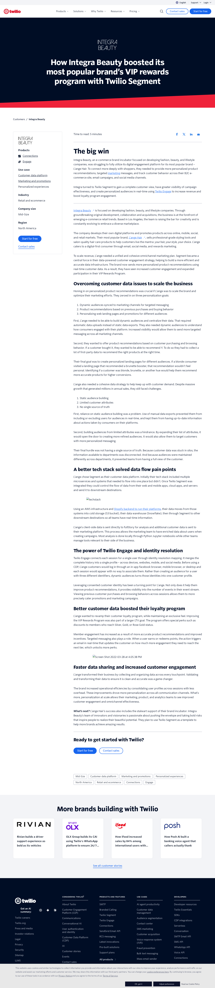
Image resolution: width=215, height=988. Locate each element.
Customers (19, 119)
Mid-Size (80, 776)
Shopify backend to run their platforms (137, 509)
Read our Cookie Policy (190, 984)
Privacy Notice (65, 975)
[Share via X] (185, 134)
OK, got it (138, 984)
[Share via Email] (199, 134)
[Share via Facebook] (177, 134)
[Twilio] (12, 11)
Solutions (78, 11)
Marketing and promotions (136, 776)
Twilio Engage (163, 191)
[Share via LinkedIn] (192, 134)
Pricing (133, 11)
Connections (133, 782)
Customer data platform (103, 776)
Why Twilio (97, 11)
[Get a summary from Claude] (56, 910)
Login (206, 2)
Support (194, 2)
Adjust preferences (166, 984)
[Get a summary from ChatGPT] (41, 910)
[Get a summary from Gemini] (48, 910)
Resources (116, 11)
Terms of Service (110, 975)
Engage (149, 782)
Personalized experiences (169, 776)
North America (84, 782)
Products (61, 11)
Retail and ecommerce (109, 782)
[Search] (161, 11)
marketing (114, 173)
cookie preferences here (158, 972)
